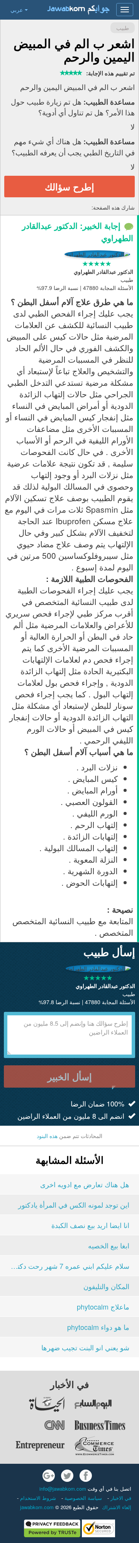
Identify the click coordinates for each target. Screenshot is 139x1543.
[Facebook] (86, 1476)
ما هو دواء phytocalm (98, 1327)
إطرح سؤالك (69, 186)
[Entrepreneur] (33, 1445)
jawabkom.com (37, 1507)
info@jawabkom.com (62, 1488)
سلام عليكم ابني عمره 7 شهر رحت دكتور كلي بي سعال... (69, 1266)
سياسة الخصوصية (82, 1497)
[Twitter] (67, 1476)
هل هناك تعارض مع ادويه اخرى (84, 1184)
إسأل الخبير (69, 1076)
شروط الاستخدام (37, 1497)
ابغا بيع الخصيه (108, 1245)
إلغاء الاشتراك (116, 1507)
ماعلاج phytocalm (103, 1306)
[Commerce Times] (107, 1445)
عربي (16, 9)
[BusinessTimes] (107, 1425)
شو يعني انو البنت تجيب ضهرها (85, 1347)
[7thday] (107, 1404)
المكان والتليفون (106, 1286)
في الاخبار (120, 1497)
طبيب (122, 28)
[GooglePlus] (48, 1476)
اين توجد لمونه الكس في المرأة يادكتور (73, 1205)
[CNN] (33, 1425)
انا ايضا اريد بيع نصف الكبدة (90, 1225)
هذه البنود (47, 1136)
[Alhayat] (33, 1404)
